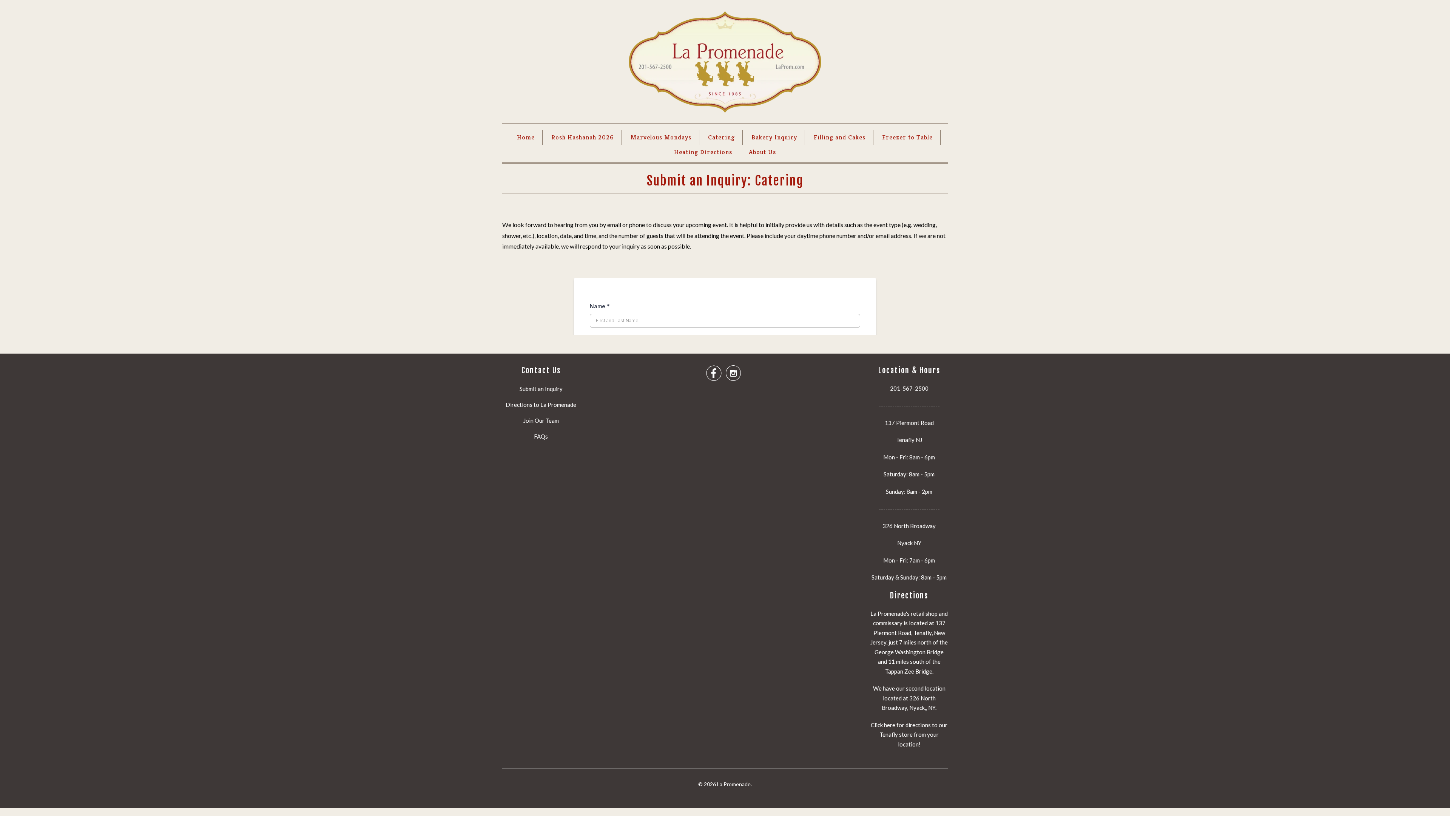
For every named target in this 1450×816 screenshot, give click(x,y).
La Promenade (734, 784)
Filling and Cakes (839, 137)
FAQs (541, 436)
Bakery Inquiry (774, 137)
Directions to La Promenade (541, 404)
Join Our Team (541, 420)
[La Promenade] (725, 63)
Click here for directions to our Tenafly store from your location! (909, 735)
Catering (721, 137)
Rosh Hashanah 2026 (582, 137)
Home (526, 137)
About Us (762, 152)
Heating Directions (703, 152)
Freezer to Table (907, 137)
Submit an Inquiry (541, 388)
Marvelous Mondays (661, 137)
